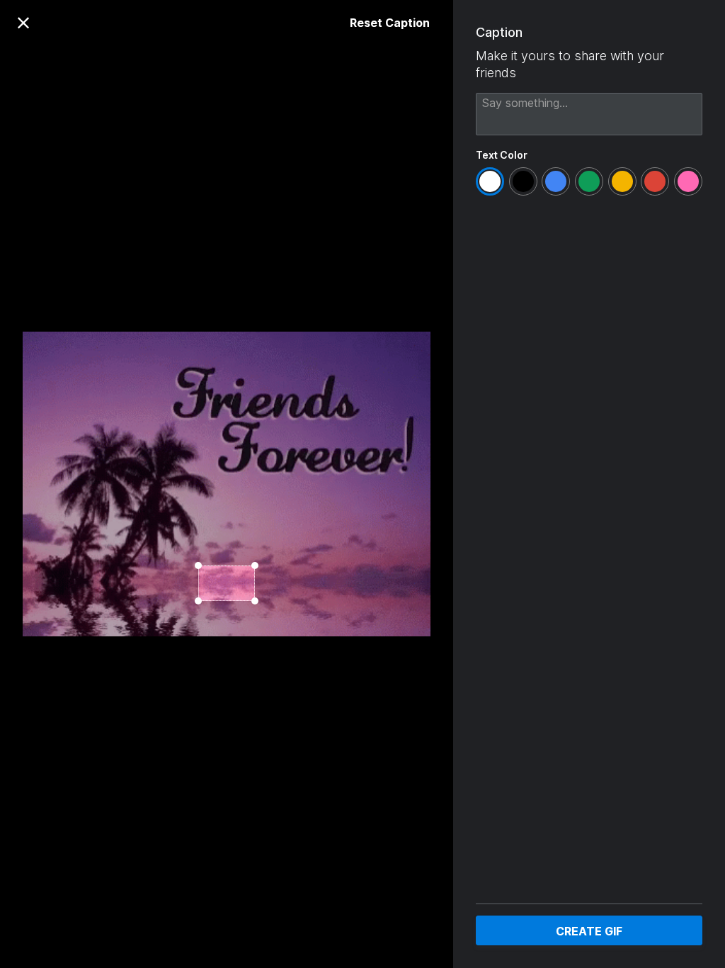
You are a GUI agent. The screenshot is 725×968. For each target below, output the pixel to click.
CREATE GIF (589, 931)
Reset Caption (390, 23)
